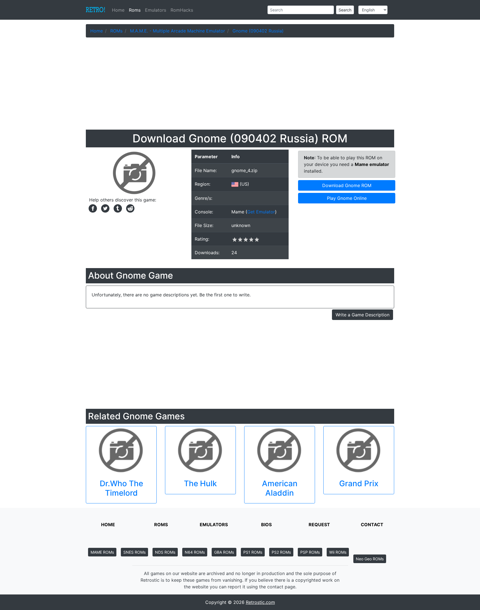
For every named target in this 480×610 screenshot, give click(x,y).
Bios (266, 524)
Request (319, 524)
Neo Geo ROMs (370, 558)
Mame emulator (372, 164)
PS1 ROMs (252, 552)
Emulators (155, 10)
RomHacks (182, 10)
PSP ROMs (310, 552)
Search (345, 9)
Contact (372, 524)
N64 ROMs (195, 552)
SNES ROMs (134, 552)
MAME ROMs (102, 552)
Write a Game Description (362, 314)
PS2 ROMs (281, 552)
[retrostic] (95, 10)
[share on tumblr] (117, 208)
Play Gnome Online (347, 198)
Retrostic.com (260, 602)
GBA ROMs (224, 552)
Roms (135, 10)
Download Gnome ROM (346, 185)
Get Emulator (261, 212)
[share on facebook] (92, 208)
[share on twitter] (104, 208)
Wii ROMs (337, 552)
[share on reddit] (128, 208)
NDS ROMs (165, 552)
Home (119, 10)
